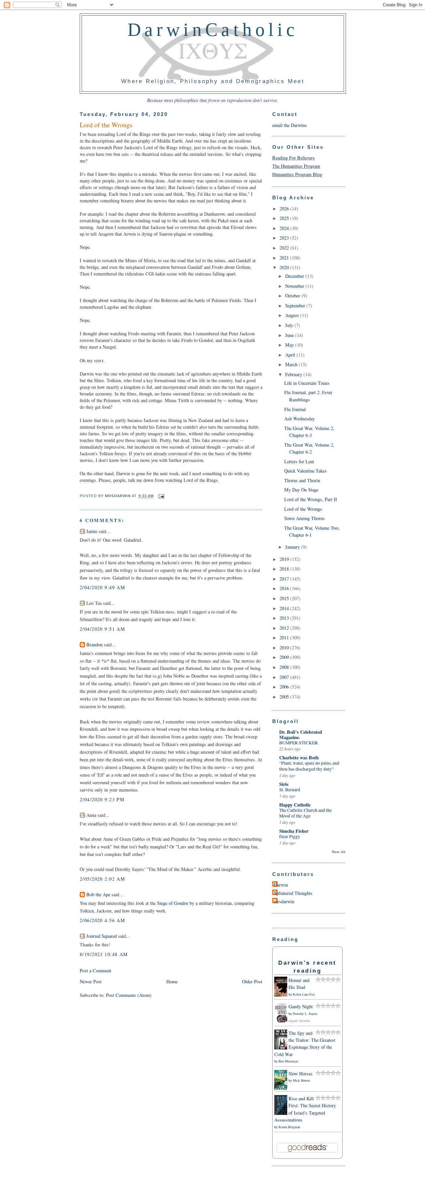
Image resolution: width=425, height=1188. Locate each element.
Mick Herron (301, 1080)
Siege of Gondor (172, 903)
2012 (285, 628)
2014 (285, 608)
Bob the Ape (98, 894)
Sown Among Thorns (304, 518)
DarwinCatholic (213, 29)
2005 (285, 697)
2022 (285, 248)
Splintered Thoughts (293, 893)
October (293, 295)
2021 (285, 258)
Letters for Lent (299, 461)
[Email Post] (160, 496)
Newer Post (91, 981)
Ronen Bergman (289, 1127)
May (290, 345)
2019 (285, 559)
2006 (285, 687)
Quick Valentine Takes (305, 471)
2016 (285, 588)
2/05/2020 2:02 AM (102, 879)
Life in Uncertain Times (307, 383)
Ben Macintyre (288, 1061)
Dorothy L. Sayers (305, 1013)
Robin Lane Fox (304, 994)
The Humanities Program (296, 166)
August (292, 315)
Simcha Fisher (293, 830)
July (290, 325)
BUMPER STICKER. (299, 743)
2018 (285, 569)
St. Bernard (289, 790)
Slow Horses (300, 1073)
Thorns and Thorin (302, 480)
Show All (338, 851)
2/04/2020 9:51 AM (102, 629)
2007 (285, 677)
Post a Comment (95, 970)
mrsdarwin (284, 901)
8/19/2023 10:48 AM (104, 954)
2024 (285, 228)
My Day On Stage (301, 489)
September (295, 305)
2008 (285, 667)
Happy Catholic (295, 804)
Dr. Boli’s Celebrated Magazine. (300, 734)
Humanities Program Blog (297, 174)
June (290, 335)
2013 (285, 618)
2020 (285, 267)
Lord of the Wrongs (303, 509)
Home (172, 981)
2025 (285, 218)
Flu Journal (295, 409)
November (295, 286)
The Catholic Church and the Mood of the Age (305, 813)
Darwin (281, 885)
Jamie (91, 531)
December (295, 276)
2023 (285, 238)
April (291, 355)
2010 (285, 647)
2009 (285, 657)
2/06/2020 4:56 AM (102, 920)
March (292, 364)
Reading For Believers (293, 158)
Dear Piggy (289, 836)
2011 (285, 637)
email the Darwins (289, 125)
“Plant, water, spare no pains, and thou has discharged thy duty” (309, 766)
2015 (285, 598)
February (294, 374)
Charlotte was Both (299, 757)
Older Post (252, 981)
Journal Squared (101, 936)
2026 (285, 208)
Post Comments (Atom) (128, 995)
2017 (285, 579)
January (293, 547)
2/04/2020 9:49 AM (102, 587)
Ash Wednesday (299, 418)
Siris (284, 784)
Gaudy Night (301, 1006)
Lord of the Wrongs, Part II (310, 499)
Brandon (94, 644)
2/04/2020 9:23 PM (102, 799)
